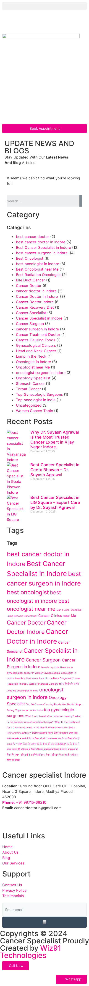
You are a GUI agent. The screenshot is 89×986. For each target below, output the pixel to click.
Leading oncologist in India (22, 690)
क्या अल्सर (52, 738)
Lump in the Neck (31, 356)
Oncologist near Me (33, 367)
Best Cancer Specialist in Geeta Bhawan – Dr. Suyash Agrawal (54, 469)
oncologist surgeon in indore (40, 372)
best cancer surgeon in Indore (42, 253)
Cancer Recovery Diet (35, 307)
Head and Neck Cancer (36, 351)
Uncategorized (29, 405)
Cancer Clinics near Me (57, 616)
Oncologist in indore (33, 361)
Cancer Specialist (31, 312)
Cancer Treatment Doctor (38, 334)
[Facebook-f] (8, 22)
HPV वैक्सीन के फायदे (69, 683)
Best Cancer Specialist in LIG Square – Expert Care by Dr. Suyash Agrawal (55, 502)
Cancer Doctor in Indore (37, 296)
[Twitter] (33, 22)
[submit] (44, 922)
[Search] (80, 201)
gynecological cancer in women (25, 672)
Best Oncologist (29, 258)
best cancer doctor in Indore (40, 242)
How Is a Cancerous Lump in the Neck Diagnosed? (44, 678)
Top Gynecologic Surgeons (39, 394)
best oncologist (28, 592)
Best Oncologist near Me (37, 269)
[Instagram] (20, 22)
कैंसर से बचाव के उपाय (63, 733)
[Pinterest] (70, 22)
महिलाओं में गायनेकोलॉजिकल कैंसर (35, 754)
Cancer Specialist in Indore (39, 318)
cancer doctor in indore (36, 291)
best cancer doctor (32, 236)
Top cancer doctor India (29, 710)
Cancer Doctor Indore (35, 302)
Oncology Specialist (33, 378)
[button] (44, 6)
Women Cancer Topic (34, 410)
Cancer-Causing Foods (35, 340)
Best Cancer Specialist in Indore (43, 247)
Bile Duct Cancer (30, 280)
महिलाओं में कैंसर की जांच (32, 749)
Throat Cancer (28, 389)
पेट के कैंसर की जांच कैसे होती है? (51, 743)
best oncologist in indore (37, 263)
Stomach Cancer (30, 383)
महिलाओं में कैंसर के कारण (55, 749)
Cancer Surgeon (30, 323)
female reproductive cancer (57, 667)
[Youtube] (58, 22)
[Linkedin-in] (45, 22)
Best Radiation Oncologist (38, 274)
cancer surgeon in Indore (37, 329)
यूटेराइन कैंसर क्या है (60, 754)
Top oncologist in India (35, 400)
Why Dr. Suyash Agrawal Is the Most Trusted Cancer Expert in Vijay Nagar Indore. (54, 439)
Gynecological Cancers (36, 345)
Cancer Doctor (29, 285)
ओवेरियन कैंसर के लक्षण (42, 733)
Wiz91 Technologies (30, 952)
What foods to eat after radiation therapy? (49, 716)
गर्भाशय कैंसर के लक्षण (26, 743)
